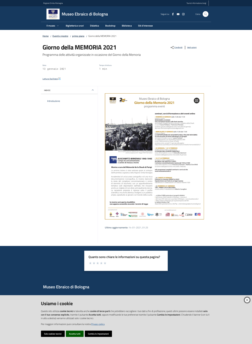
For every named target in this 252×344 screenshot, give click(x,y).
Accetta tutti (74, 333)
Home (46, 36)
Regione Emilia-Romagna (53, 3)
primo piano (78, 36)
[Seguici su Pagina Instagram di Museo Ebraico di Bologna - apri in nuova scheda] (182, 13)
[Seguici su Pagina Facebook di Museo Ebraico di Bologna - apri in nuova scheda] (171, 13)
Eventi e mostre (60, 36)
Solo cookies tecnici (53, 333)
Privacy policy (98, 324)
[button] (205, 14)
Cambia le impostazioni (98, 333)
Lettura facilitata (50, 78)
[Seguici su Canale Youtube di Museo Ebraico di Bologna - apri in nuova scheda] (177, 13)
